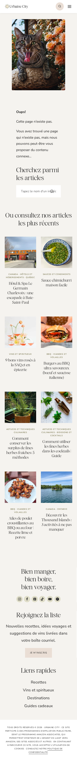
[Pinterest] (35, 599)
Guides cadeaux (38, 706)
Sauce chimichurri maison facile (56, 282)
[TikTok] (42, 599)
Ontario (62, 509)
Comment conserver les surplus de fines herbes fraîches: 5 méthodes (20, 447)
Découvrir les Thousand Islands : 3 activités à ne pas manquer (56, 522)
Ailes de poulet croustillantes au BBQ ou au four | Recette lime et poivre (20, 527)
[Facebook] (27, 599)
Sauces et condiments (56, 274)
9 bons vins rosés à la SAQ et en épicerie (20, 365)
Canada (13, 274)
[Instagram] (19, 599)
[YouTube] (50, 599)
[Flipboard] (57, 599)
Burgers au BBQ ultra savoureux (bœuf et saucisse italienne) (56, 370)
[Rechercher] (52, 191)
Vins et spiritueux (20, 354)
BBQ (49, 354)
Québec (30, 277)
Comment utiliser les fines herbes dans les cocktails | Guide (56, 448)
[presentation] (20, 252)
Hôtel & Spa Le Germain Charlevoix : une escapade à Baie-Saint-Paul (20, 292)
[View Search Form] (60, 6)
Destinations (38, 698)
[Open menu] (69, 6)
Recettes (38, 682)
